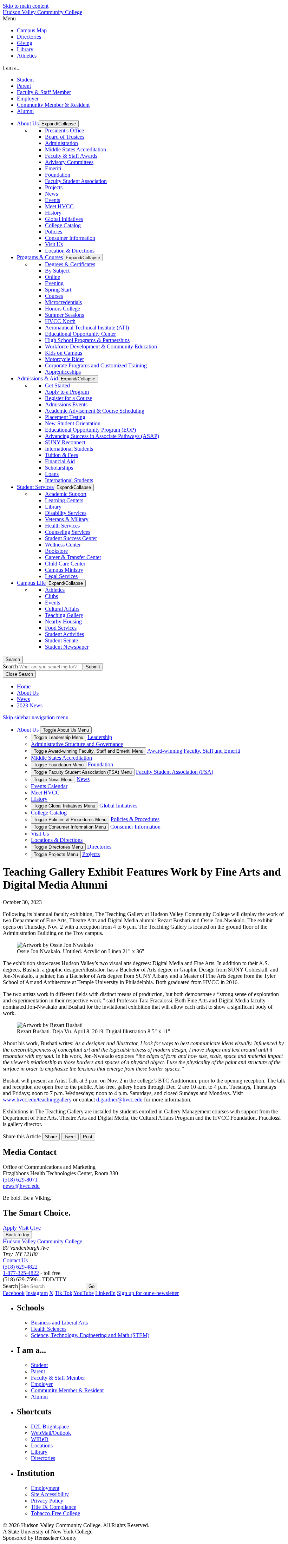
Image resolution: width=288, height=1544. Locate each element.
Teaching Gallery (64, 615)
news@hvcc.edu (21, 1186)
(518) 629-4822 (20, 1267)
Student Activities (64, 634)
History (53, 213)
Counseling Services (67, 532)
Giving (24, 43)
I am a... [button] (12, 68)
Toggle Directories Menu (58, 847)
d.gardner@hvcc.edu (119, 1100)
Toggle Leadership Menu (58, 737)
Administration (61, 143)
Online (52, 277)
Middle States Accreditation (75, 149)
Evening (54, 283)
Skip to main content (25, 6)
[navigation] (144, 18)
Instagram (37, 1293)
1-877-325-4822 (21, 1273)
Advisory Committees (69, 162)
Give (35, 1228)
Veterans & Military (67, 519)
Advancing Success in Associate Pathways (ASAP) (102, 436)
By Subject (57, 271)
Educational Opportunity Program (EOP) (90, 430)
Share (51, 1136)
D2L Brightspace (50, 1426)
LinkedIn (105, 1293)
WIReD (39, 1439)
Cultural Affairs (62, 609)
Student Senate (61, 640)
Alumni (25, 111)
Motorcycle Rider (64, 359)
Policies (53, 232)
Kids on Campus (63, 353)
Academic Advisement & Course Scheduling (94, 411)
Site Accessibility (50, 1494)
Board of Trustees (64, 137)
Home (24, 686)
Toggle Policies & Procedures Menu (70, 819)
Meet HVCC (59, 206)
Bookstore (56, 551)
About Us (28, 693)
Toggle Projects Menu (56, 854)
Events (52, 200)
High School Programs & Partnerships (87, 340)
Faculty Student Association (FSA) (174, 772)
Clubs (51, 596)
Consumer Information (70, 238)
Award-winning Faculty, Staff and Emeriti (193, 751)
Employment (45, 1488)
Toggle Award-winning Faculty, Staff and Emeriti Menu (88, 751)
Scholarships (59, 468)
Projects (54, 187)
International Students (69, 449)
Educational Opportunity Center (80, 334)
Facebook (14, 1293)
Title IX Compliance (53, 1507)
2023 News (29, 705)
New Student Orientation (72, 423)
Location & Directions (69, 251)
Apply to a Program (67, 392)
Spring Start (58, 290)
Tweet (70, 1136)
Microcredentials (63, 302)
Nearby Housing (63, 621)
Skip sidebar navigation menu (35, 717)
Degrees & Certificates (70, 264)
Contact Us (15, 1260)
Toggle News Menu (53, 779)
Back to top (17, 1234)
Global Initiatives (64, 219)
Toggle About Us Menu (66, 730)
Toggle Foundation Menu (59, 764)
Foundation (57, 175)
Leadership (99, 737)
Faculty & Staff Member (44, 92)
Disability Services (65, 513)
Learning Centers (64, 500)
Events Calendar (49, 786)
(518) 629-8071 (20, 1180)
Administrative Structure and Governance (77, 744)
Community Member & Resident (53, 105)
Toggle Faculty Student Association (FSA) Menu (83, 772)
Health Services (62, 526)
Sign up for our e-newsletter (148, 1293)
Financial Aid (60, 461)
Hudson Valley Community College (42, 12)
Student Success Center (71, 538)
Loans (52, 474)
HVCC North (60, 321)
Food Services (61, 628)
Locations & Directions (57, 840)
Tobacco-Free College (55, 1513)
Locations (42, 1445)
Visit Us (54, 244)
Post (87, 1136)
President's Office (64, 130)
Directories (29, 37)
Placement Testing (65, 417)
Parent (24, 86)
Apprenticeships (63, 372)
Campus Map (32, 30)
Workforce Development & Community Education (101, 346)
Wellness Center (63, 545)
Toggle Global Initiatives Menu (64, 806)
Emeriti (53, 168)
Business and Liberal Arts (59, 1323)
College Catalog (63, 225)
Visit (23, 1228)
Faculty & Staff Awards (71, 156)
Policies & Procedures (135, 819)
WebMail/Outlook (51, 1433)
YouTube (83, 1293)
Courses (54, 296)
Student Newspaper (67, 647)
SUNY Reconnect (65, 442)
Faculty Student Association (76, 181)
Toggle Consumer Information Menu (70, 827)
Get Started (57, 385)
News (51, 194)
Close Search (19, 674)
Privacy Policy (47, 1501)
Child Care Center (65, 564)
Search (13, 659)
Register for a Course (68, 398)
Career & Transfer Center (73, 557)
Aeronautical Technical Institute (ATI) (87, 328)
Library (25, 49)
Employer (28, 99)
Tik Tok (63, 1293)
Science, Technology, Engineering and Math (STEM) (90, 1335)
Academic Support (65, 494)
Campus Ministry (64, 570)
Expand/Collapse (58, 123)
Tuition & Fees (61, 455)
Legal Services (61, 576)
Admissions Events (66, 404)
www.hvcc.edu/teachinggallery (37, 1100)
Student (25, 80)
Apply (10, 1228)
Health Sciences (48, 1329)
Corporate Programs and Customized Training (96, 365)
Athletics (27, 56)
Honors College (62, 309)
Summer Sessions (64, 315)
